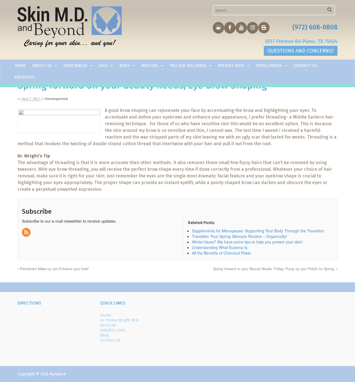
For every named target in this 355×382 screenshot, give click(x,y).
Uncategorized (56, 98)
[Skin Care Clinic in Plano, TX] (69, 28)
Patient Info (231, 65)
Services (108, 325)
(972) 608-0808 (315, 27)
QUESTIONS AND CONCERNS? (300, 51)
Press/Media (269, 65)
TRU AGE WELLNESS (187, 65)
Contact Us (305, 65)
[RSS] (26, 232)
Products (24, 77)
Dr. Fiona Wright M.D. (120, 320)
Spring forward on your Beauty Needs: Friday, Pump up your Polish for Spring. (274, 268)
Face (103, 65)
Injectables (75, 65)
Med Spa (149, 65)
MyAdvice (58, 374)
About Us (42, 65)
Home (20, 65)
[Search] (329, 9)
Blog (104, 335)
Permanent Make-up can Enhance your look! (54, 268)
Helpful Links (112, 330)
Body (124, 65)
